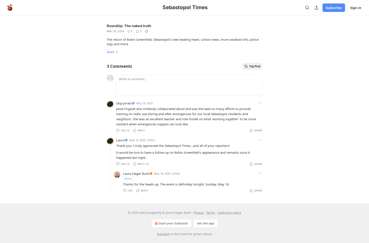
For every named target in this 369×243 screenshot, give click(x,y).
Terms (210, 213)
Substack (163, 234)
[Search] (307, 7)
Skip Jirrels (124, 103)
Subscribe (334, 8)
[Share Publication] (316, 7)
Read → (112, 52)
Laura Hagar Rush (136, 173)
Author (128, 178)
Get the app (205, 223)
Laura (120, 140)
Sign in (355, 8)
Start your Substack (173, 223)
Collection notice (229, 213)
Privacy (199, 213)
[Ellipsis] (260, 103)
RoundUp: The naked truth (129, 26)
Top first (255, 66)
